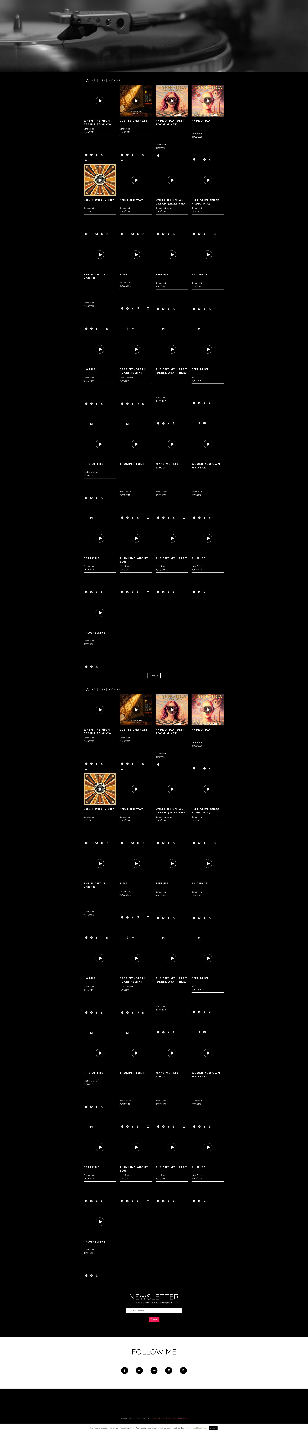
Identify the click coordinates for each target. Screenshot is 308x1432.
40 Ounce (200, 274)
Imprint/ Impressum (158, 1418)
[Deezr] (138, 140)
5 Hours (199, 558)
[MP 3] (86, 155)
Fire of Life (94, 464)
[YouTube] (148, 308)
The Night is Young (95, 276)
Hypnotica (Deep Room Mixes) (170, 122)
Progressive (94, 632)
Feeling (162, 274)
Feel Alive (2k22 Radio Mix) (205, 201)
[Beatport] (112, 140)
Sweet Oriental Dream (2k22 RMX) (171, 201)
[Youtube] (86, 160)
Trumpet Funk (132, 464)
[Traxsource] (158, 314)
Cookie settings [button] (199, 1428)
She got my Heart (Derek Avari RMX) (172, 370)
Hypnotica (201, 120)
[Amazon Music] (143, 155)
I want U (91, 369)
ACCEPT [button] (213, 1428)
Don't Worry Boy (99, 200)
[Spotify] (91, 155)
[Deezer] (107, 140)
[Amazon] (102, 155)
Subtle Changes (134, 120)
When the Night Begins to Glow (98, 122)
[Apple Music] (96, 155)
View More (154, 676)
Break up (92, 558)
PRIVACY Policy (171, 1418)
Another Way (131, 200)
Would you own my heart (206, 465)
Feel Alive (200, 369)
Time (124, 274)
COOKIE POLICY (182, 1418)
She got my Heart (171, 558)
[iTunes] (138, 308)
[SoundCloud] (132, 329)
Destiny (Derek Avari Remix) (133, 370)
